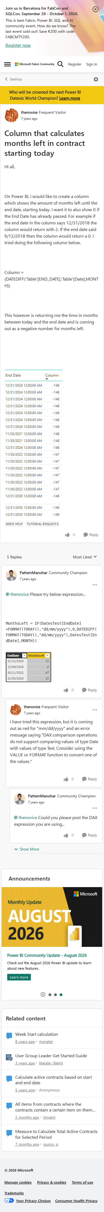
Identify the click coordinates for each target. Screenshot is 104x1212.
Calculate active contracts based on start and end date (53, 1080)
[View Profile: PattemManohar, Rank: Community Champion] (11, 575)
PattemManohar (33, 572)
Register (75, 64)
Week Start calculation (36, 1034)
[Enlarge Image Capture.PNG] (33, 443)
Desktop (16, 79)
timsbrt (49, 1117)
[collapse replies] (52, 568)
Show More (29, 849)
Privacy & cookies (51, 1182)
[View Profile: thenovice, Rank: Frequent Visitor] (11, 115)
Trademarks (14, 1193)
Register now (18, 45)
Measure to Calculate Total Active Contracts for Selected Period (56, 1134)
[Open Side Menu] (7, 64)
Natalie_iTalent (51, 1063)
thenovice (29, 112)
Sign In (91, 64)
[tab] (49, 994)
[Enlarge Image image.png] (28, 667)
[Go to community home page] (34, 64)
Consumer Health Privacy (76, 1200)
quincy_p (50, 1144)
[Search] (60, 64)
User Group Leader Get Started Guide (51, 1055)
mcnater (46, 1041)
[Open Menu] (96, 79)
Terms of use (82, 1182)
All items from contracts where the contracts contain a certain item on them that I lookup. (53, 1107)
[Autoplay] (43, 994)
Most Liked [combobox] (85, 557)
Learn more (69, 98)
